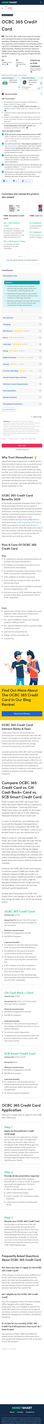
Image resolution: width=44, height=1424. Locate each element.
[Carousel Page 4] (24, 256)
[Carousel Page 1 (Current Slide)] (19, 256)
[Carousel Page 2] (21, 256)
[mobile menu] (41, 2)
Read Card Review (22, 713)
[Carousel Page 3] (22, 256)
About (12, 1412)
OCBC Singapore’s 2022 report (28, 522)
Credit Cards (13, 439)
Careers (20, 1412)
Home (4, 439)
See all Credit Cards (9, 409)
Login (8, 260)
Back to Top (37, 417)
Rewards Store (12, 146)
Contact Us (30, 1412)
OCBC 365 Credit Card (28, 439)
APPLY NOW (22, 445)
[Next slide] (41, 83)
